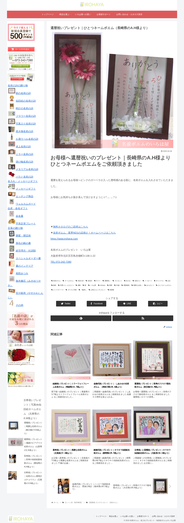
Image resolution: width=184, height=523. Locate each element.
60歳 (117, 285)
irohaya (102, 285)
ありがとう (150, 285)
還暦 (110, 285)
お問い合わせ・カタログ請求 (163, 516)
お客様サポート (143, 516)
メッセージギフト (26, 188)
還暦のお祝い (137, 285)
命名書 (19, 216)
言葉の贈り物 (15, 228)
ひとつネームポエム (164, 285)
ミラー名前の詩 (24, 154)
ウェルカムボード (26, 203)
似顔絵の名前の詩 (26, 100)
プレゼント (118, 281)
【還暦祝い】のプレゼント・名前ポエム (66, 275)
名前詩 (90, 281)
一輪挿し (84, 290)
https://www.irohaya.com (64, 238)
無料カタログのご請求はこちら (70, 226)
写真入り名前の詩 (26, 123)
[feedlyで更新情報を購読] (81, 318)
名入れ (128, 281)
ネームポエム (69, 281)
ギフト (98, 281)
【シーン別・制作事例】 (116, 275)
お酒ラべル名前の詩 (27, 139)
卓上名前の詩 (23, 146)
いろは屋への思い (127, 516)
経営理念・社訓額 (26, 250)
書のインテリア (24, 265)
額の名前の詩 (23, 93)
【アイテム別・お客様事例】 (94, 275)
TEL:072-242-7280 (61, 261)
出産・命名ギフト (18, 208)
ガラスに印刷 (72, 290)
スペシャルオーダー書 (28, 258)
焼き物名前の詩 (24, 131)
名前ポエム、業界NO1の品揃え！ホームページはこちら (84, 232)
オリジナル (159, 281)
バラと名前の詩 (24, 176)
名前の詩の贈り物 (18, 85)
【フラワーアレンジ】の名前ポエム (141, 275)
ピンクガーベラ (58, 290)
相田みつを (22, 273)
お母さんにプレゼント (98, 290)
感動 (79, 285)
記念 (168, 281)
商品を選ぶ (113, 516)
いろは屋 (93, 285)
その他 (19, 305)
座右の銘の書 (23, 243)
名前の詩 (81, 281)
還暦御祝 (126, 285)
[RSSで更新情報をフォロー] (142, 318)
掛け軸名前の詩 (24, 161)
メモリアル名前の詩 (27, 169)
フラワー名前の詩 (26, 116)
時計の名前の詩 (24, 108)
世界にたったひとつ (67, 285)
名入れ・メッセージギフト (23, 181)
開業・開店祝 (23, 235)
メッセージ (148, 281)
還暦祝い (108, 281)
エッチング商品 (24, 196)
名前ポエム (57, 281)
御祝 (54, 285)
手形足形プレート (26, 223)
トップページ (101, 516)
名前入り (138, 281)
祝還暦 (112, 290)
